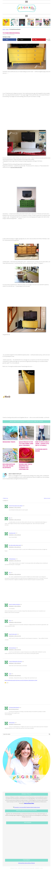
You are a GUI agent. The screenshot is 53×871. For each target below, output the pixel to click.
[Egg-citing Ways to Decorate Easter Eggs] (38, 22)
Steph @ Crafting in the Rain (14, 604)
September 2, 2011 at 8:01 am (15, 547)
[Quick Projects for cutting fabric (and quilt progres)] (26, 432)
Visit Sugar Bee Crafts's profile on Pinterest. (26, 863)
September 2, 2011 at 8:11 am (15, 560)
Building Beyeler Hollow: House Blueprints (9, 465)
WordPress (37, 868)
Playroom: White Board (41, 450)
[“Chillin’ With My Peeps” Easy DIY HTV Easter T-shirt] (14, 22)
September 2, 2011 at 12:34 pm (15, 622)
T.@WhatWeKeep (12, 558)
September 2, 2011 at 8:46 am (15, 574)
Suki (9, 572)
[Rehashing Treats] (10, 432)
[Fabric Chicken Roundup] (30, 22)
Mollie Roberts (12, 722)
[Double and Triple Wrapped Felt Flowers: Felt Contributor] (26, 455)
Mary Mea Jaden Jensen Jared (15, 545)
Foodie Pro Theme (21, 868)
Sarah (10, 673)
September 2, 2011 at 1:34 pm (15, 649)
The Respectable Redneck (14, 707)
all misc (7, 29)
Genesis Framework (31, 868)
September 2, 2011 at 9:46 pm (15, 663)
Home (4, 29)
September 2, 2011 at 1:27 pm (15, 635)
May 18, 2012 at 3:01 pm (14, 709)
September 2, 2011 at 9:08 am (15, 606)
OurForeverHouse (12, 647)
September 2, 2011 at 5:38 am (15, 507)
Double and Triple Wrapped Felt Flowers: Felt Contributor (25, 466)
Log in (41, 868)
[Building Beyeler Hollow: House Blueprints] (10, 455)
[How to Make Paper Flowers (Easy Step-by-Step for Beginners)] (6, 22)
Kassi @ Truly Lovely (13, 634)
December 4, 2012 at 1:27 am (15, 724)
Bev (9, 517)
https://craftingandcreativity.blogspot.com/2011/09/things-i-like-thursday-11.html (21, 680)
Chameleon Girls (12, 533)
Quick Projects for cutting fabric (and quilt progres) (26, 443)
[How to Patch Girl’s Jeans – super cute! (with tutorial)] (42, 432)
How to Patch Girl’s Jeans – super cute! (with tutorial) (42, 443)
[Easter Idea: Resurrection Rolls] (46, 22)
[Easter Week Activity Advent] (22, 22)
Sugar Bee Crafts (26, 9)
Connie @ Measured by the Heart (15, 661)
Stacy (10, 620)
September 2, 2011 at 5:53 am (15, 519)
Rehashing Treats (9, 442)
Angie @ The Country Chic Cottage (15, 505)
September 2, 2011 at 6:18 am (15, 534)
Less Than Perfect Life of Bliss (16, 167)
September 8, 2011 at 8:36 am (15, 675)
